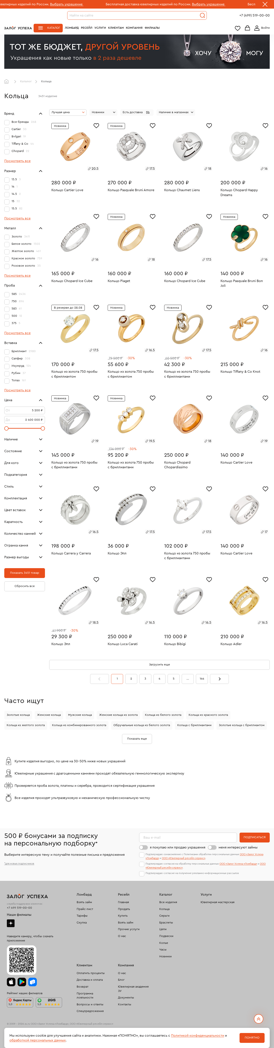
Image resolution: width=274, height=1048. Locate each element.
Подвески (166, 936)
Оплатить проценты (91, 973)
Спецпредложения (90, 1011)
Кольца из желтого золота (26, 725)
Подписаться (255, 837)
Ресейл (86, 27)
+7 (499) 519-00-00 (254, 15)
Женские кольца (49, 714)
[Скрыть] (265, 5)
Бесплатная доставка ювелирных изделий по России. (113, 4)
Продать (124, 909)
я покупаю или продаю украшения (177, 847)
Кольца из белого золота (163, 714)
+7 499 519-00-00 (19, 907)
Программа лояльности (85, 995)
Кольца (164, 909)
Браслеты (166, 922)
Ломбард (72, 27)
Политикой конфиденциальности (197, 1035)
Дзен (11, 923)
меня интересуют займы (238, 847)
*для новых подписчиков (19, 863)
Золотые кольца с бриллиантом (242, 725)
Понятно (252, 1037)
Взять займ (84, 902)
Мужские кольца (80, 714)
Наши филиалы (19, 914)
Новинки (165, 956)
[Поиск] (202, 15)
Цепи (163, 929)
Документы (126, 997)
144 (202, 678)
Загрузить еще (159, 664)
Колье (163, 942)
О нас (122, 936)
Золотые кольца (18, 714)
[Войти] (261, 28)
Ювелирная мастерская (217, 902)
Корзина (247, 28)
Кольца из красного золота (208, 714)
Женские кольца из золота (118, 714)
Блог (121, 979)
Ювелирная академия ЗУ (133, 988)
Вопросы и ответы (90, 1004)
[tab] (70, 169)
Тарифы (82, 915)
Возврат (82, 986)
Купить (123, 915)
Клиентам (116, 27)
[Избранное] (96, 125)
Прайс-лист (85, 909)
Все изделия (168, 902)
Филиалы (152, 27)
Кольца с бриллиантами (194, 725)
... (187, 678)
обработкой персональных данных (37, 1040)
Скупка (82, 922)
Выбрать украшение (31, 4)
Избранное (237, 28)
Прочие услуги (129, 929)
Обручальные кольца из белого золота (141, 725)
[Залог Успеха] (18, 28)
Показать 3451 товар (24, 573)
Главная (7, 82)
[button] (136, 112)
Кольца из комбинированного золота (79, 725)
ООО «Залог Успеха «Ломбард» (238, 863)
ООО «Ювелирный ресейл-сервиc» (183, 858)
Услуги (100, 27)
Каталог (53, 27)
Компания (134, 27)
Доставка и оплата (90, 979)
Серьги (164, 915)
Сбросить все (25, 586)
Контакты (124, 1004)
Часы (163, 949)
